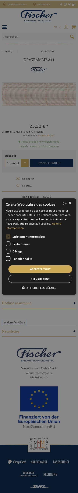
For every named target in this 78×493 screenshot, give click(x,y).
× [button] (70, 203)
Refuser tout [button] (40, 279)
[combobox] (65, 203)
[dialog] (39, 246)
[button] (39, 288)
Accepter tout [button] (40, 269)
